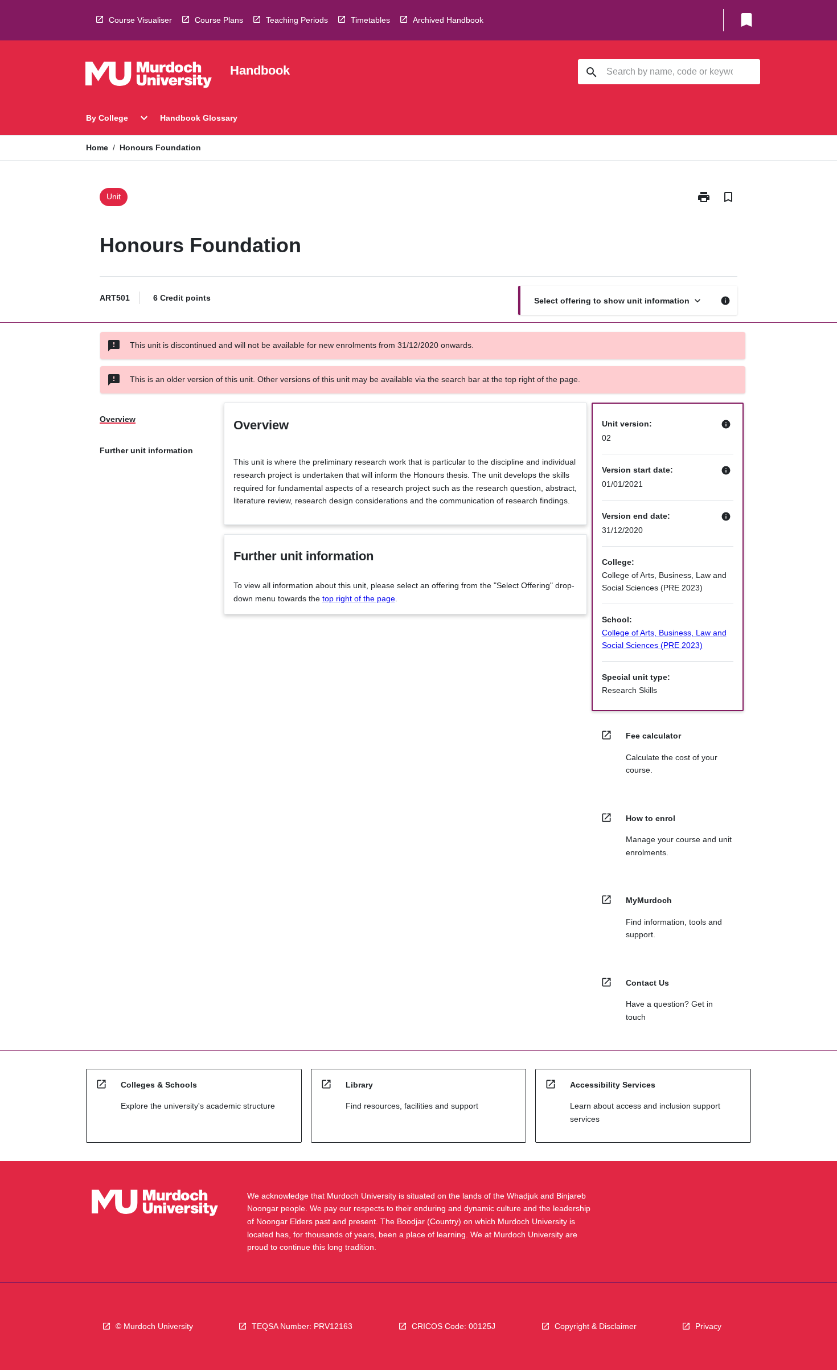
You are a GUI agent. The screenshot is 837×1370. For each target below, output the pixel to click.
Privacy (708, 1326)
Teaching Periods (297, 19)
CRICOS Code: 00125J (453, 1326)
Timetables (370, 19)
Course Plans (219, 19)
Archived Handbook (448, 19)
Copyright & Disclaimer (596, 1326)
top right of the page (358, 598)
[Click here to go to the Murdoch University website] (148, 76)
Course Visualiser (140, 19)
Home (97, 147)
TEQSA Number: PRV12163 (302, 1326)
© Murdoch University (154, 1326)
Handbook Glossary (198, 117)
